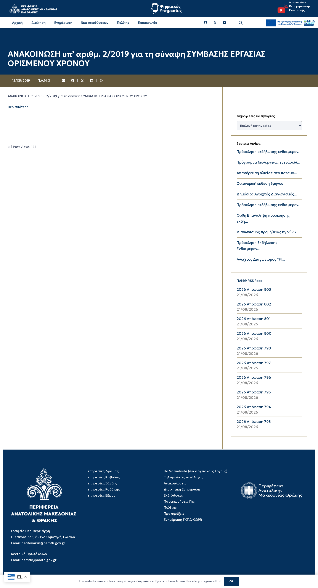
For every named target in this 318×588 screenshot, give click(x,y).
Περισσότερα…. (20, 107)
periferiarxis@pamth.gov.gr (43, 543)
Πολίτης (170, 507)
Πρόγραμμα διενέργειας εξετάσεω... (268, 162)
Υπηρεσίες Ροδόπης (103, 489)
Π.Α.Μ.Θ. (44, 80)
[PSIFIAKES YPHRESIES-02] (167, 8)
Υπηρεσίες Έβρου (101, 495)
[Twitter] (215, 22)
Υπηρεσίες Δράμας (103, 471)
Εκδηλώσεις (173, 495)
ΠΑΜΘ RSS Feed (249, 281)
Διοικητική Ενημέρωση (182, 489)
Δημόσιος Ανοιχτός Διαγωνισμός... (267, 194)
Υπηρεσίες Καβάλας (103, 477)
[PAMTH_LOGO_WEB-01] (33, 8)
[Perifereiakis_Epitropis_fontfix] (292, 8)
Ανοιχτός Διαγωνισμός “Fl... (261, 259)
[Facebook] (205, 22)
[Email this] (63, 81)
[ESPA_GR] (290, 22)
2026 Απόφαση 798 (254, 348)
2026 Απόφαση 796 (254, 377)
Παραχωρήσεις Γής (179, 501)
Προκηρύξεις (174, 514)
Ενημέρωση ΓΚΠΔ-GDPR (183, 520)
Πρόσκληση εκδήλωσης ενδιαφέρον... (269, 151)
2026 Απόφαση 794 (254, 407)
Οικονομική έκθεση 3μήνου (260, 183)
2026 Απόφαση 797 (254, 363)
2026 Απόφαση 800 (254, 333)
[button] (240, 22)
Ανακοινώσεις (175, 483)
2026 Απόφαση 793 (254, 421)
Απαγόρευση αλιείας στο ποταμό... (267, 173)
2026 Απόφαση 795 (254, 392)
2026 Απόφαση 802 (254, 304)
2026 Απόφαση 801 (254, 319)
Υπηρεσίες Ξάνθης (102, 483)
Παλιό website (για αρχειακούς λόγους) (195, 471)
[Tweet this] (82, 81)
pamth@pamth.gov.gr (38, 560)
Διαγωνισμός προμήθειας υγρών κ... (268, 232)
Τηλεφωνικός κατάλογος (183, 477)
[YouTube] (224, 22)
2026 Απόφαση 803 (254, 289)
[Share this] (73, 81)
